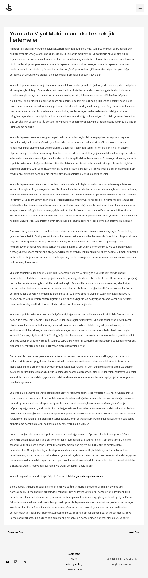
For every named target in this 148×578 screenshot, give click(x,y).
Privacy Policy (74, 564)
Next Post (136, 532)
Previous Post (14, 532)
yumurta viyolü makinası (89, 476)
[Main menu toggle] (140, 8)
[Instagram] (16, 562)
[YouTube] (7, 562)
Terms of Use (74, 569)
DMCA (73, 559)
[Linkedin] (24, 562)
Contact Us (74, 553)
